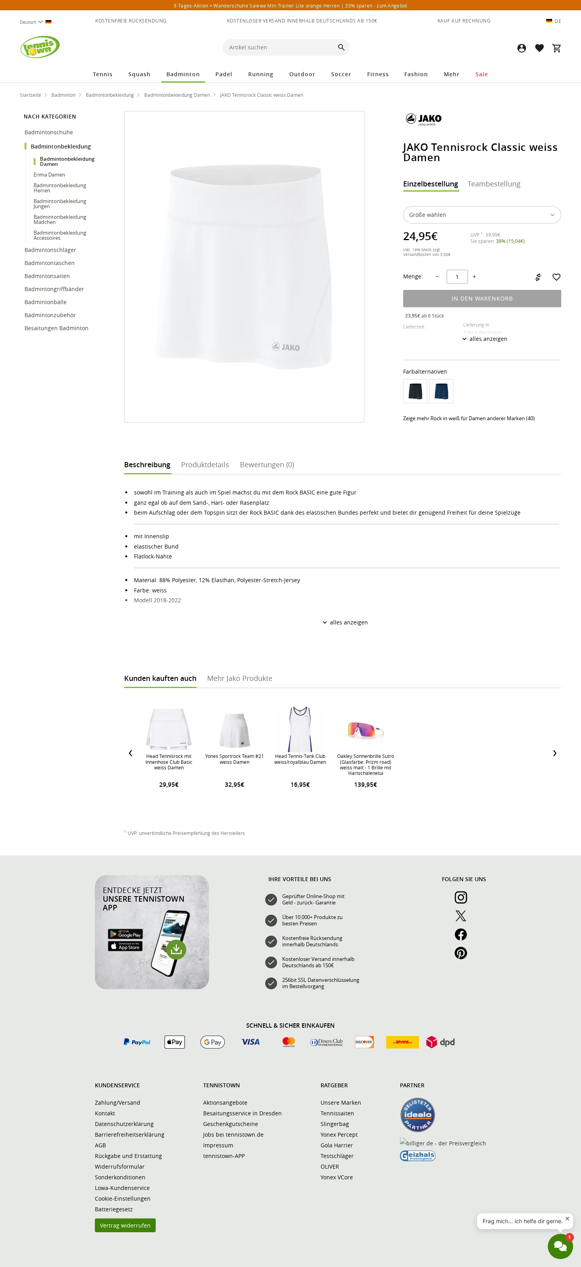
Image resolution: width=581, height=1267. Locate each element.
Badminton (183, 74)
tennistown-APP (224, 1156)
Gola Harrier (337, 1145)
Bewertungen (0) (267, 464)
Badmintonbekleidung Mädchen (60, 219)
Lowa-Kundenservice (122, 1188)
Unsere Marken (341, 1102)
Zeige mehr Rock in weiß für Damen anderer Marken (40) (469, 418)
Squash (139, 74)
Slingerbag (335, 1124)
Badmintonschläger (51, 250)
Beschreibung (147, 464)
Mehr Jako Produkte (239, 678)
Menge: (413, 276)
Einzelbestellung (430, 183)
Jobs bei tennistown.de (233, 1134)
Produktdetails (205, 464)
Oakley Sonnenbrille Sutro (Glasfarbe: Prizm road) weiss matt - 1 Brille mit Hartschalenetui (365, 764)
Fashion (416, 74)
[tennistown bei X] (464, 920)
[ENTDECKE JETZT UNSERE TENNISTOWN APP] (152, 987)
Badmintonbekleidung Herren (60, 188)
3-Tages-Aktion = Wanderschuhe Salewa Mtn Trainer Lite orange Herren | (290, 5)
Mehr (452, 74)
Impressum (218, 1145)
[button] (521, 48)
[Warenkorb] (556, 48)
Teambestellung (494, 183)
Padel (223, 74)
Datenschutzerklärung (124, 1124)
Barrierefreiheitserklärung (129, 1134)
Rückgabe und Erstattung (128, 1156)
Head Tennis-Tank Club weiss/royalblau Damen (300, 759)
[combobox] (39, 22)
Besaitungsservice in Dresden (242, 1113)
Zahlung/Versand (117, 1102)
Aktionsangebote (225, 1102)
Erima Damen (49, 174)
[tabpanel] (482, 284)
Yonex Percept (339, 1134)
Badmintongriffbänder (54, 289)
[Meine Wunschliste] (539, 48)
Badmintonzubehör (51, 315)
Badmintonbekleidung (61, 146)
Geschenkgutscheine (230, 1124)
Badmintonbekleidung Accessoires (60, 235)
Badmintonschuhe (50, 132)
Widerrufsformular (120, 1166)
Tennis (103, 74)
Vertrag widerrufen (125, 1225)
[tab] (430, 184)
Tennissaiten (337, 1113)
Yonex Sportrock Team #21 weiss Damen (234, 759)
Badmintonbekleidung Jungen (60, 203)
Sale (481, 74)
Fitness (378, 74)
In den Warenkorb (482, 298)
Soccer (341, 74)
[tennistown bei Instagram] (464, 901)
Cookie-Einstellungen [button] (123, 1198)
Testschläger (337, 1156)
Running (261, 74)
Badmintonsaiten (47, 276)
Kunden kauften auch (160, 678)
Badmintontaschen (50, 263)
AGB (100, 1145)
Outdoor (302, 74)
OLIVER (330, 1166)
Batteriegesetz (114, 1209)
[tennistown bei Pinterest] (464, 957)
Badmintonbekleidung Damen (67, 161)
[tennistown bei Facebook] (464, 938)
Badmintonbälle (46, 302)
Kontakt (105, 1113)
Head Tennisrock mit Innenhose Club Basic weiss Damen (168, 762)
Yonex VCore (337, 1177)
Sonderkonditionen (120, 1177)
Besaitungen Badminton (57, 328)
